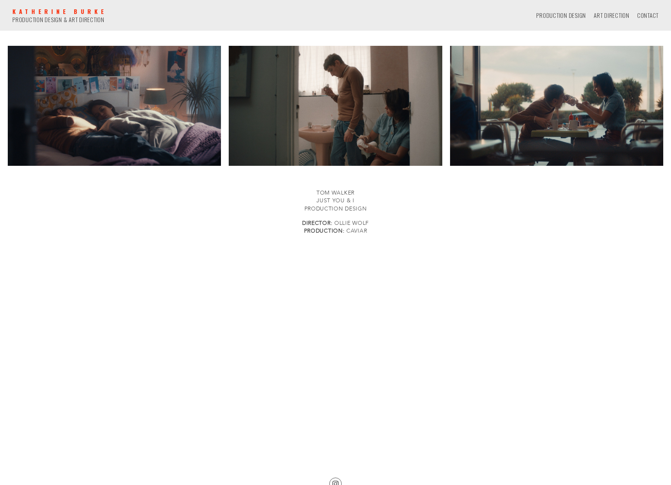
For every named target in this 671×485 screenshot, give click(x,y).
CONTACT (648, 15)
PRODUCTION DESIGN (561, 15)
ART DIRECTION (611, 15)
